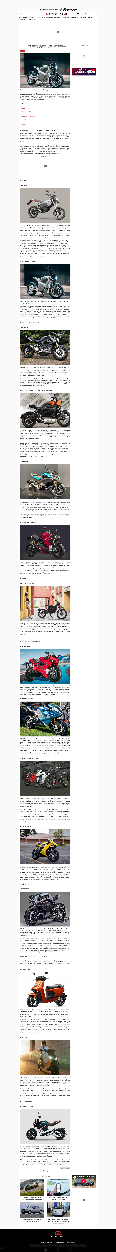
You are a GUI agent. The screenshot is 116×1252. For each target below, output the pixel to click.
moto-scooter (24, 124)
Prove (43, 17)
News (38, 17)
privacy (47, 1242)
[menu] (21, 14)
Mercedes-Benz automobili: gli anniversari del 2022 (32, 1220)
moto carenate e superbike (28, 116)
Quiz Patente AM (32, 17)
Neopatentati (74, 17)
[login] (92, 14)
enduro (23, 114)
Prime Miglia (32, 19)
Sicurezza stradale (51, 17)
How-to (21, 19)
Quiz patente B (23, 17)
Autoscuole (82, 17)
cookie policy (52, 1242)
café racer (24, 119)
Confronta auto (66, 17)
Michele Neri (72, 1241)
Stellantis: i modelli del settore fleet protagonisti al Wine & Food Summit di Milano (58, 1221)
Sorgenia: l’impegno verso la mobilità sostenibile (58, 1198)
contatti (57, 1242)
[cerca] (95, 14)
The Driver (90, 17)
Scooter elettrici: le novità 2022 (29, 122)
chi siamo (62, 1242)
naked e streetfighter (26, 111)
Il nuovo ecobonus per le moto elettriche (31, 106)
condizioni (43, 1242)
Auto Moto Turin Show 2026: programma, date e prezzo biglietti (32, 1198)
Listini (59, 17)
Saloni (26, 19)
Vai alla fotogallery (65, 1168)
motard (23, 108)
